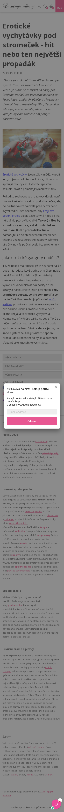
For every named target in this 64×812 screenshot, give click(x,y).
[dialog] (32, 406)
